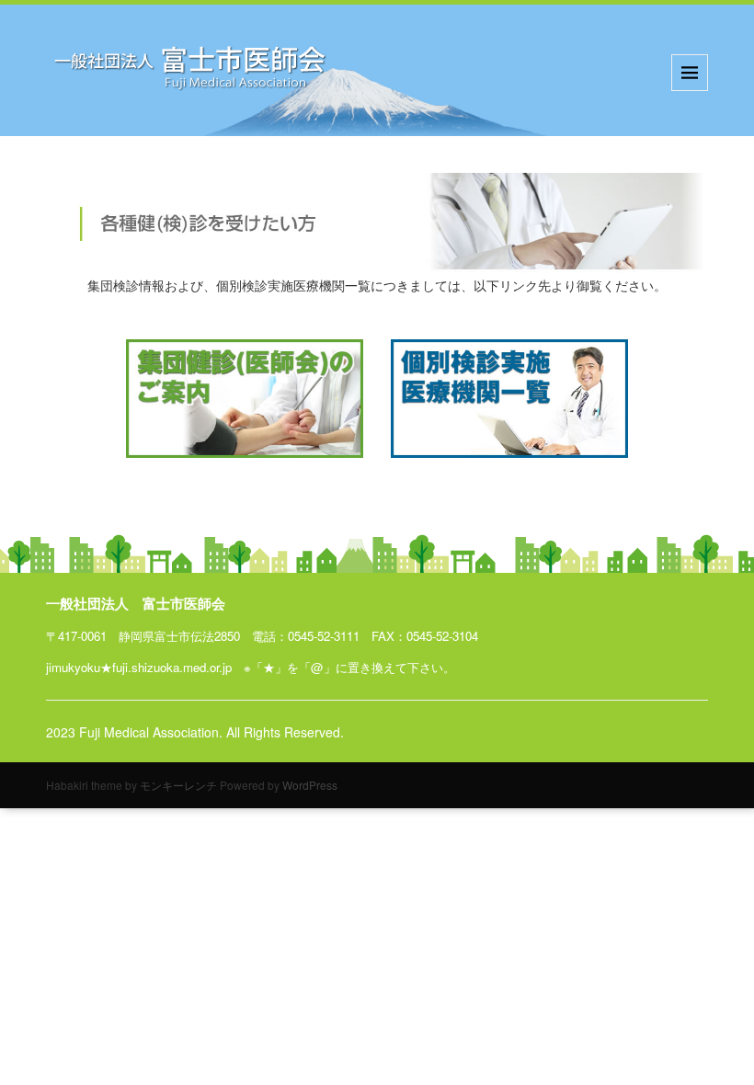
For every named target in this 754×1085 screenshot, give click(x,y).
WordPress (309, 785)
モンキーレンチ (178, 785)
